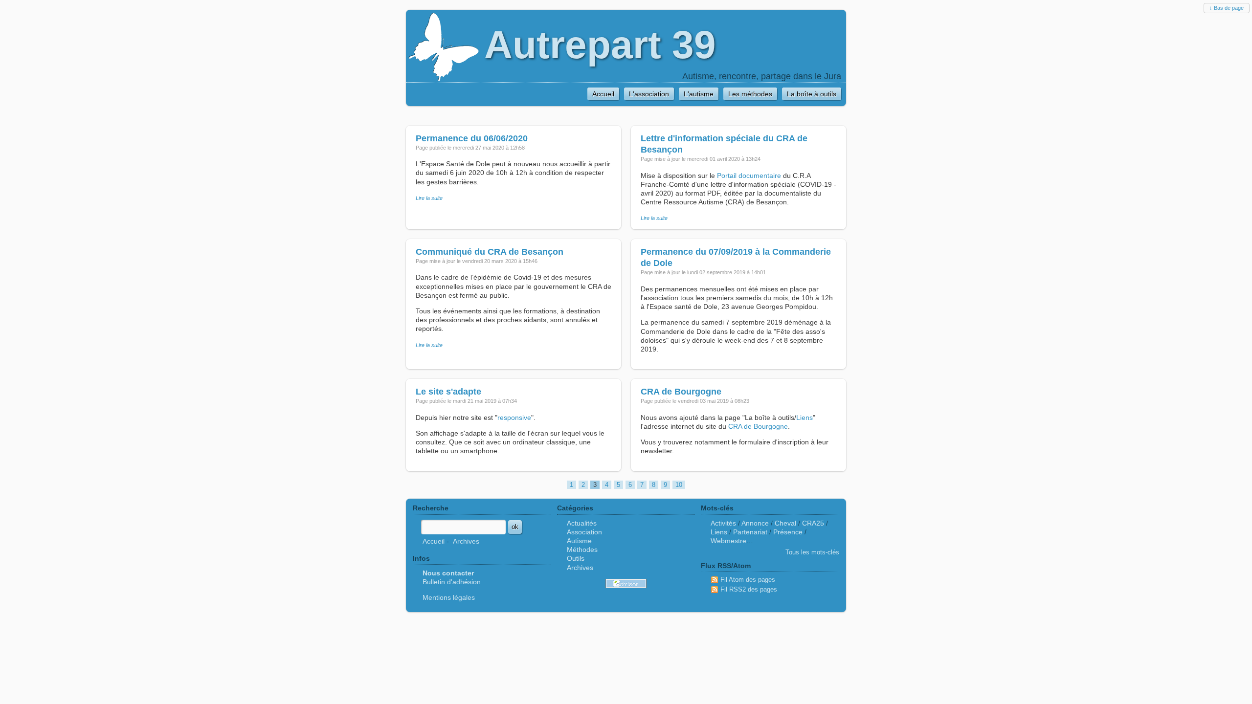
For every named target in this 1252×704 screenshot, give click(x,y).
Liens (804, 417)
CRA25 (813, 523)
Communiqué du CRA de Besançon (489, 252)
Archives (466, 541)
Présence (788, 532)
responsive (514, 417)
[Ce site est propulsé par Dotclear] (626, 583)
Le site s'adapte (448, 391)
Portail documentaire (749, 175)
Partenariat (750, 532)
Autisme (579, 541)
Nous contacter (448, 573)
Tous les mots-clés (812, 552)
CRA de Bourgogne (681, 391)
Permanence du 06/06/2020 (472, 138)
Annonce (755, 523)
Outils (575, 558)
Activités (723, 523)
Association (584, 532)
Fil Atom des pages (747, 579)
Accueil (434, 541)
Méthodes (582, 549)
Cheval (785, 523)
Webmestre (728, 541)
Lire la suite (429, 198)
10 (678, 484)
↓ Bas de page (1226, 8)
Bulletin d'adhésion (452, 582)
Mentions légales (449, 597)
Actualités (582, 523)
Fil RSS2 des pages (748, 589)
